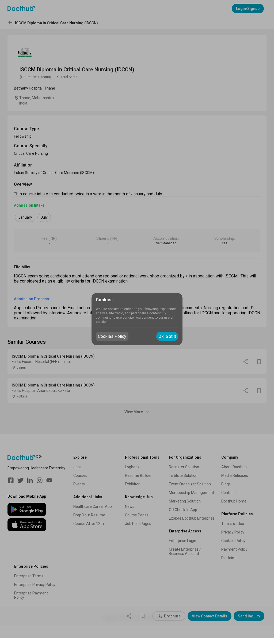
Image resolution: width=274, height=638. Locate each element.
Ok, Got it (167, 336)
